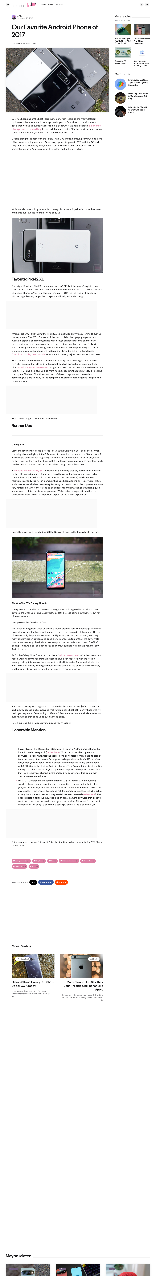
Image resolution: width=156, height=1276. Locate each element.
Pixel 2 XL (89, 861)
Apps (112, 1269)
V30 (35, 866)
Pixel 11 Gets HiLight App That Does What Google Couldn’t (123, 40)
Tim (20, 16)
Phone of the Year (70, 861)
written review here (68, 655)
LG (53, 861)
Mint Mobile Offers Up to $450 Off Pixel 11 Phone (138, 110)
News (62, 1269)
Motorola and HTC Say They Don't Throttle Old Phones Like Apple (83, 985)
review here (53, 752)
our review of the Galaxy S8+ (29, 470)
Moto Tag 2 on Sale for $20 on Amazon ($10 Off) (138, 96)
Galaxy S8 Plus (22, 861)
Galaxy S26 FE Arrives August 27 (121, 62)
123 (18, 43)
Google (39, 861)
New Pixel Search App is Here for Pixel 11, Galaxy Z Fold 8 (141, 63)
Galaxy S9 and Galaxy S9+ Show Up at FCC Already (33, 984)
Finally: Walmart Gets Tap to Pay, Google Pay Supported (138, 82)
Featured (14, 1269)
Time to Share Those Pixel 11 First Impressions (142, 40)
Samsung (20, 866)
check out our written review (33, 367)
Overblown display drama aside (28, 354)
